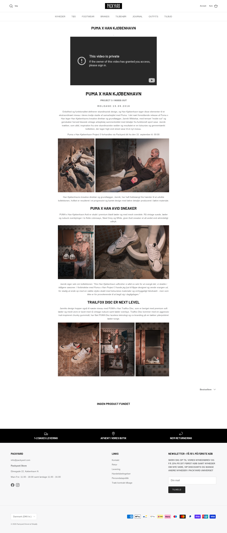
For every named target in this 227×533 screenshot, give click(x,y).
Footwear (88, 16)
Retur (114, 464)
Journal (137, 16)
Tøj (73, 16)
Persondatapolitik (120, 478)
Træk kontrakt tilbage (122, 483)
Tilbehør (121, 16)
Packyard (20, 524)
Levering (116, 469)
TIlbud (168, 16)
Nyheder (60, 16)
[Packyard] (113, 6)
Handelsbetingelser (121, 473)
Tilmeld (176, 490)
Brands (105, 16)
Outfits (153, 16)
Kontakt (115, 460)
